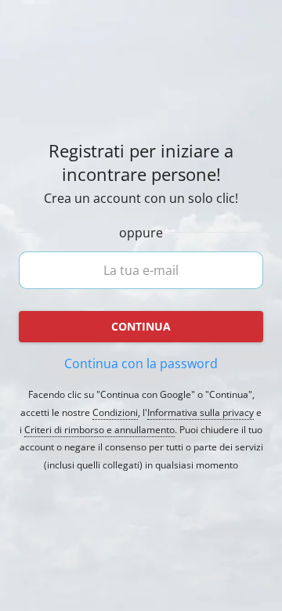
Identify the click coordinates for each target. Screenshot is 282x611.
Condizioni (115, 413)
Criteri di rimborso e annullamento (99, 430)
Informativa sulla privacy (200, 413)
